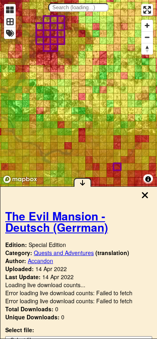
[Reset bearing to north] (147, 49)
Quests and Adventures (64, 253)
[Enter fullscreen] (147, 10)
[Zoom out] (147, 37)
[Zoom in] (147, 25)
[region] (78, 93)
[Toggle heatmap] (10, 10)
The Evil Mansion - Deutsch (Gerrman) (56, 221)
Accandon (40, 261)
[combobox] (78, 7)
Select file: (19, 330)
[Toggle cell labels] (10, 33)
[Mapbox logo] (20, 179)
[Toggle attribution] (148, 179)
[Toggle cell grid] (10, 21)
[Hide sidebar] (82, 182)
